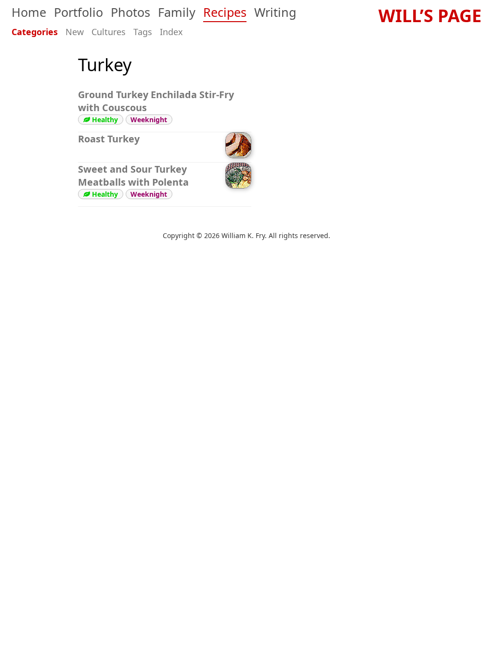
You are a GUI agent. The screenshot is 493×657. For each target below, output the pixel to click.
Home (29, 12)
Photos (130, 12)
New (74, 32)
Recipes (224, 12)
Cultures (108, 32)
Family (176, 12)
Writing (275, 12)
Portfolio (78, 12)
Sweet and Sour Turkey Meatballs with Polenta (133, 176)
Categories (35, 32)
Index (171, 32)
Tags (142, 32)
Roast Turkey (109, 138)
